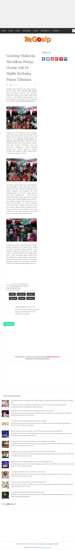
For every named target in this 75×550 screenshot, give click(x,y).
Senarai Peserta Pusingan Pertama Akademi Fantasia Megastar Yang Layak (32, 441)
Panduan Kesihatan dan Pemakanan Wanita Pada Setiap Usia (28, 482)
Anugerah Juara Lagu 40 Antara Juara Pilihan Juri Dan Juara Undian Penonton (33, 451)
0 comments (14, 85)
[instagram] (65, 59)
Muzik (18, 31)
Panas (35, 31)
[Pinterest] (61, 59)
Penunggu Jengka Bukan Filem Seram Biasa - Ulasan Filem (28, 472)
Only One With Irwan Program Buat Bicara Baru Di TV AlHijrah (28, 421)
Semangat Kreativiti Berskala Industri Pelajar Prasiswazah (27, 492)
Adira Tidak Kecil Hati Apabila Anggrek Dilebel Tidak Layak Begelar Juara (32, 461)
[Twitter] (48, 59)
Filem (10, 31)
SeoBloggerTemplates (45, 547)
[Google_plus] (56, 59)
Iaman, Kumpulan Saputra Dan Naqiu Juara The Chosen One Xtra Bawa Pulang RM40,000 (36, 431)
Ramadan (24, 285)
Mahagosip (31, 307)
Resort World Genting (13, 288)
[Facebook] (43, 59)
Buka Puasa (15, 285)
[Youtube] (52, 59)
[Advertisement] (37, 13)
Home (3, 31)
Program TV (45, 31)
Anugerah (26, 31)
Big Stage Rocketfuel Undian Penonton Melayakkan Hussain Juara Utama (32, 411)
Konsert (56, 31)
